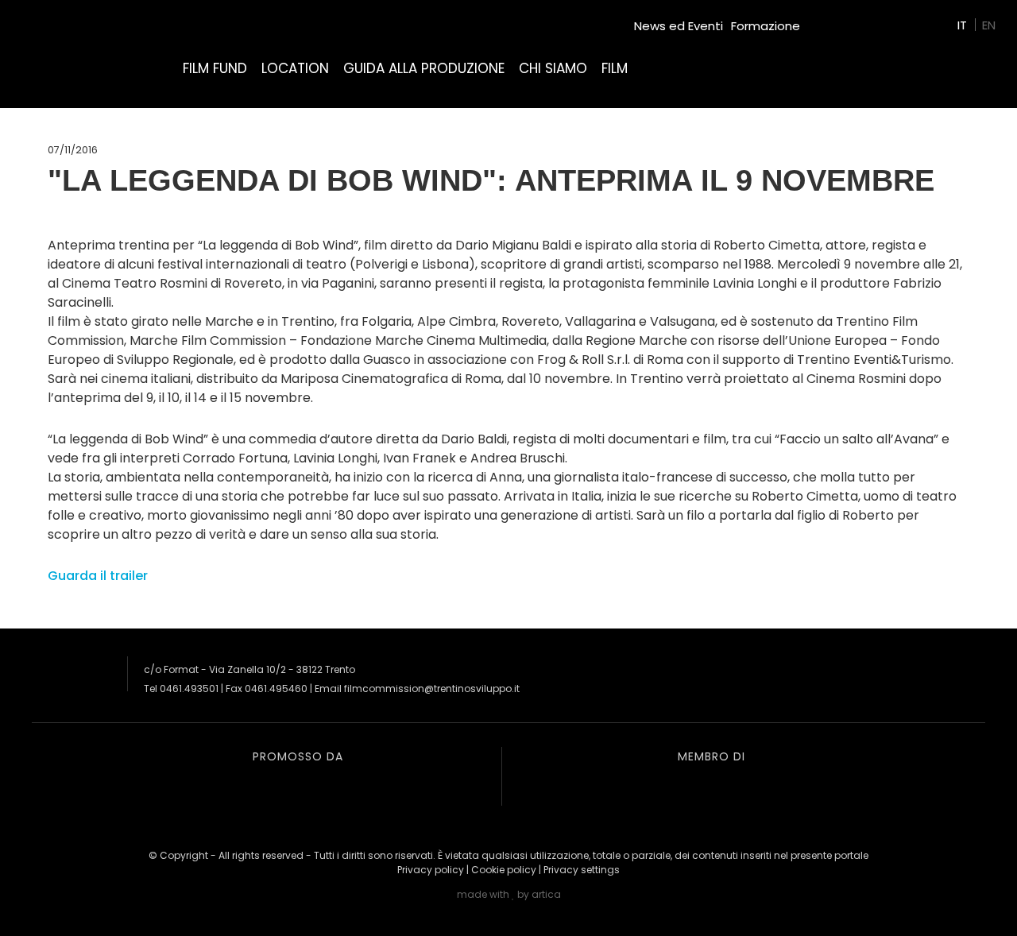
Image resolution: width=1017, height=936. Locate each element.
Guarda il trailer (98, 576)
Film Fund (215, 68)
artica (546, 894)
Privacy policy (430, 869)
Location (295, 68)
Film (614, 68)
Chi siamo (553, 68)
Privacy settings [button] (581, 869)
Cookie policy (503, 869)
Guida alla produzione (424, 68)
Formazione (765, 25)
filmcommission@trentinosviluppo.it (432, 688)
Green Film (839, 19)
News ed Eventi (678, 25)
